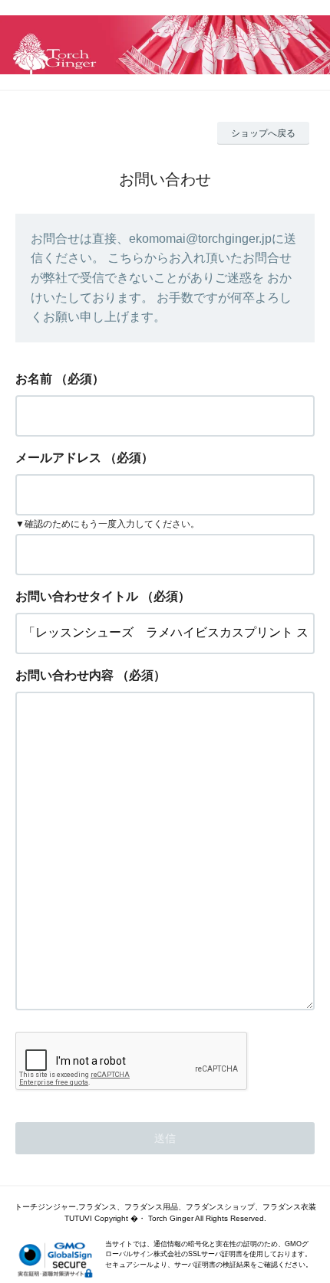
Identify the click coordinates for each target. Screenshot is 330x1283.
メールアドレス (58, 457)
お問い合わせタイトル (76, 596)
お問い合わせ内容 (64, 675)
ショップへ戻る (263, 133)
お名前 (33, 378)
